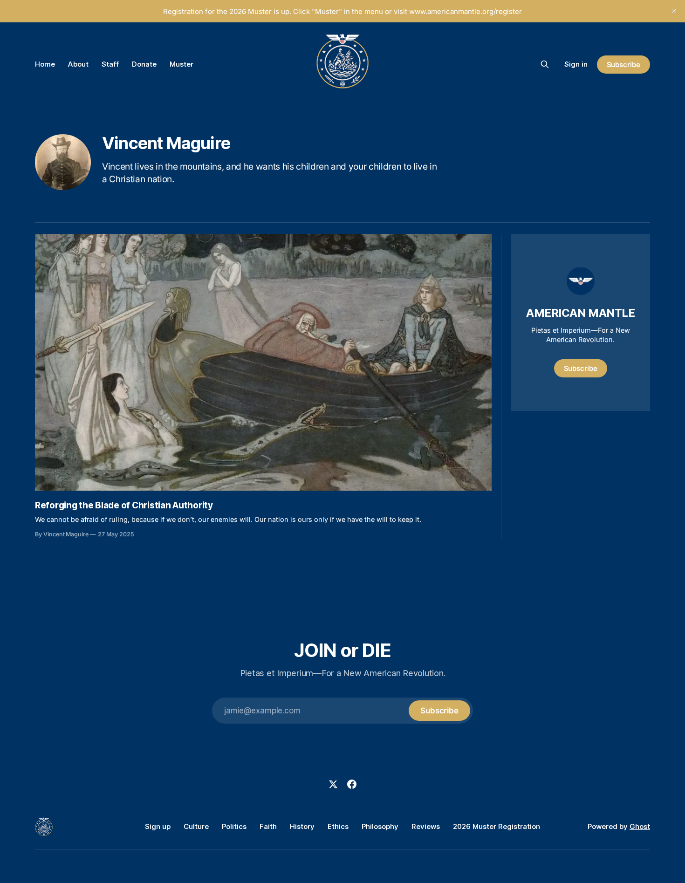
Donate (144, 64)
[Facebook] (351, 784)
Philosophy (380, 826)
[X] (333, 784)
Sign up (158, 826)
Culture (196, 826)
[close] (673, 11)
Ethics (338, 826)
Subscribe (623, 64)
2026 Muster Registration (496, 826)
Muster (181, 64)
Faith (268, 826)
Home (45, 64)
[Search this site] (544, 64)
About (78, 64)
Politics (234, 826)
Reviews (425, 826)
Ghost (640, 826)
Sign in (576, 64)
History (302, 826)
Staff (110, 64)
